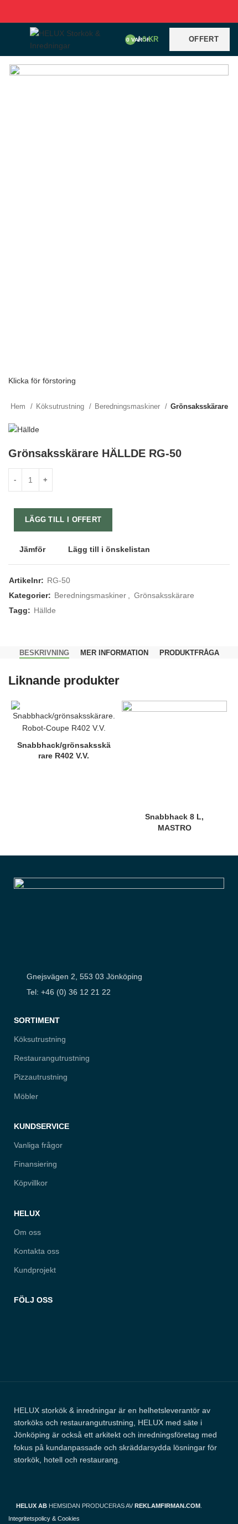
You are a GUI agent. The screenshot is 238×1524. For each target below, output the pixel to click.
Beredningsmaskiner (128, 406)
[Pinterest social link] (119, 11)
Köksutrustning (61, 406)
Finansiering (35, 1164)
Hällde (45, 610)
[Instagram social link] (45, 1348)
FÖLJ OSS (33, 1299)
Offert (204, 39)
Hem (19, 406)
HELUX (27, 1213)
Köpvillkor (31, 1182)
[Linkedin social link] (132, 11)
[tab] (44, 653)
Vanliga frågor (38, 1145)
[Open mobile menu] (13, 39)
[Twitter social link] (106, 11)
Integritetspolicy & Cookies (44, 1518)
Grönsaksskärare (199, 406)
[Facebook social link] (93, 11)
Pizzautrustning (41, 1076)
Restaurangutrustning (52, 1058)
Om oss (27, 1232)
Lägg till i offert (63, 519)
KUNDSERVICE (41, 1126)
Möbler (26, 1096)
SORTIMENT (37, 1020)
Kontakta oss (36, 1251)
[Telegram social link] (144, 11)
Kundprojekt (35, 1269)
